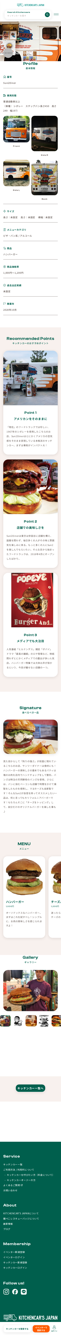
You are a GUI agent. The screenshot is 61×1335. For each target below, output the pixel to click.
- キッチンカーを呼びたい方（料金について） (29, 1174)
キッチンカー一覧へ (30, 1088)
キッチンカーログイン (15, 1267)
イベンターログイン (14, 1257)
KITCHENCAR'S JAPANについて (21, 1213)
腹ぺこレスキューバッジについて (21, 1218)
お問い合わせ (10, 1190)
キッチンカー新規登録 (15, 1262)
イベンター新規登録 (14, 1252)
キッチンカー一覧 (12, 1164)
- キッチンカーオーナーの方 (19, 1180)
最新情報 (8, 1223)
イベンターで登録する (41, 1329)
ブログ (6, 1229)
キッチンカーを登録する (17, 1328)
